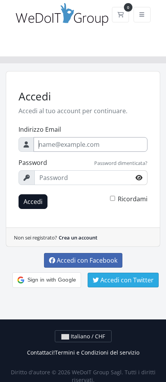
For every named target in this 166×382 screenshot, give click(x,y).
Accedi (33, 201)
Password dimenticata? (120, 163)
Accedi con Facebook (86, 260)
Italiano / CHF (87, 336)
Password (33, 162)
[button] (46, 280)
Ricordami (132, 199)
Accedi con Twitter (126, 280)
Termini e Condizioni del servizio (97, 352)
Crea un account (78, 237)
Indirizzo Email (40, 129)
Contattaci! (41, 352)
